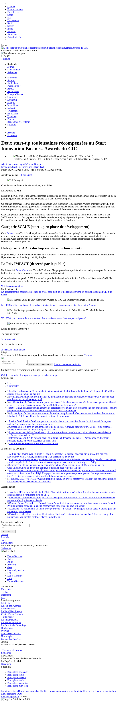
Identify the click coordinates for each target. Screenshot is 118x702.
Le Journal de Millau (11, 622)
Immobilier (12, 105)
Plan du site (88, 691)
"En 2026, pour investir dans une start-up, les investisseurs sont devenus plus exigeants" (43, 318)
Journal (10, 67)
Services (11, 31)
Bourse (10, 119)
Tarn (9, 578)
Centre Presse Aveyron (12, 614)
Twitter (4, 592)
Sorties (10, 26)
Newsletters (7, 542)
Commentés (13, 386)
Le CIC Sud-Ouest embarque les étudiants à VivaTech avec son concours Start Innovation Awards (48, 305)
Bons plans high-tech (17, 685)
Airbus (10, 88)
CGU (19, 693)
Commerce (12, 97)
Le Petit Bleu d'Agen (11, 611)
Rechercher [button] (12, 64)
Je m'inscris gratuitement (13, 349)
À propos (68, 691)
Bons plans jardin (15, 674)
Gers (9, 567)
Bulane (10, 233)
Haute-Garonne (14, 556)
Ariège (10, 559)
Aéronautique (14, 86)
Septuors (11, 124)
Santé (10, 23)
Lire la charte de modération (67, 364)
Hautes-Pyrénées (15, 570)
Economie (12, 135)
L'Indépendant (8, 608)
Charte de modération (105, 691)
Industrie (11, 108)
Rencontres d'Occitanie (18, 122)
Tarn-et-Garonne (15, 581)
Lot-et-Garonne (14, 575)
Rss (3, 597)
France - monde (15, 9)
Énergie (11, 102)
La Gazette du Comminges (14, 625)
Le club (5, 537)
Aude (10, 562)
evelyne (5, 630)
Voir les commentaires (12, 286)
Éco (9, 17)
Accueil (11, 132)
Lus (9, 383)
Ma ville (11, 6)
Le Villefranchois (9, 619)
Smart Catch (22, 270)
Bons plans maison (16, 677)
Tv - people (13, 20)
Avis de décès (14, 37)
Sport (10, 15)
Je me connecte (8, 339)
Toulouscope (7, 617)
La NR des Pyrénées (11, 606)
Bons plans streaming (17, 683)
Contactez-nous (56, 691)
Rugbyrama (7, 628)
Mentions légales (9, 691)
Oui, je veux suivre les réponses (16, 375)
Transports (12, 110)
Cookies (44, 691)
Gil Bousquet (25, 175)
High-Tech (12, 113)
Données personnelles (28, 691)
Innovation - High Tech (33, 167)
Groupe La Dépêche (11, 639)
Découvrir (6, 664)
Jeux (3, 540)
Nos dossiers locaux (11, 633)
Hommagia (6, 636)
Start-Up (16, 167)
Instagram (6, 594)
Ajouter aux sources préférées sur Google (21, 164)
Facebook (6, 589)
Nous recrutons (8, 693)
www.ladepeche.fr (10, 696)
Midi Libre (6, 603)
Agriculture (12, 83)
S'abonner (12, 72)
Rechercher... (8, 531)
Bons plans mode (15, 680)
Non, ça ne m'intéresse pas (45, 375)
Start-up (11, 80)
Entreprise (12, 77)
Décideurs (12, 99)
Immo (10, 28)
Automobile (13, 91)
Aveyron (11, 564)
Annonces (12, 34)
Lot (9, 573)
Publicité (78, 691)
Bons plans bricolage (17, 672)
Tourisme (11, 116)
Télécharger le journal (11, 650)
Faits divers (12, 12)
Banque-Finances (15, 94)
